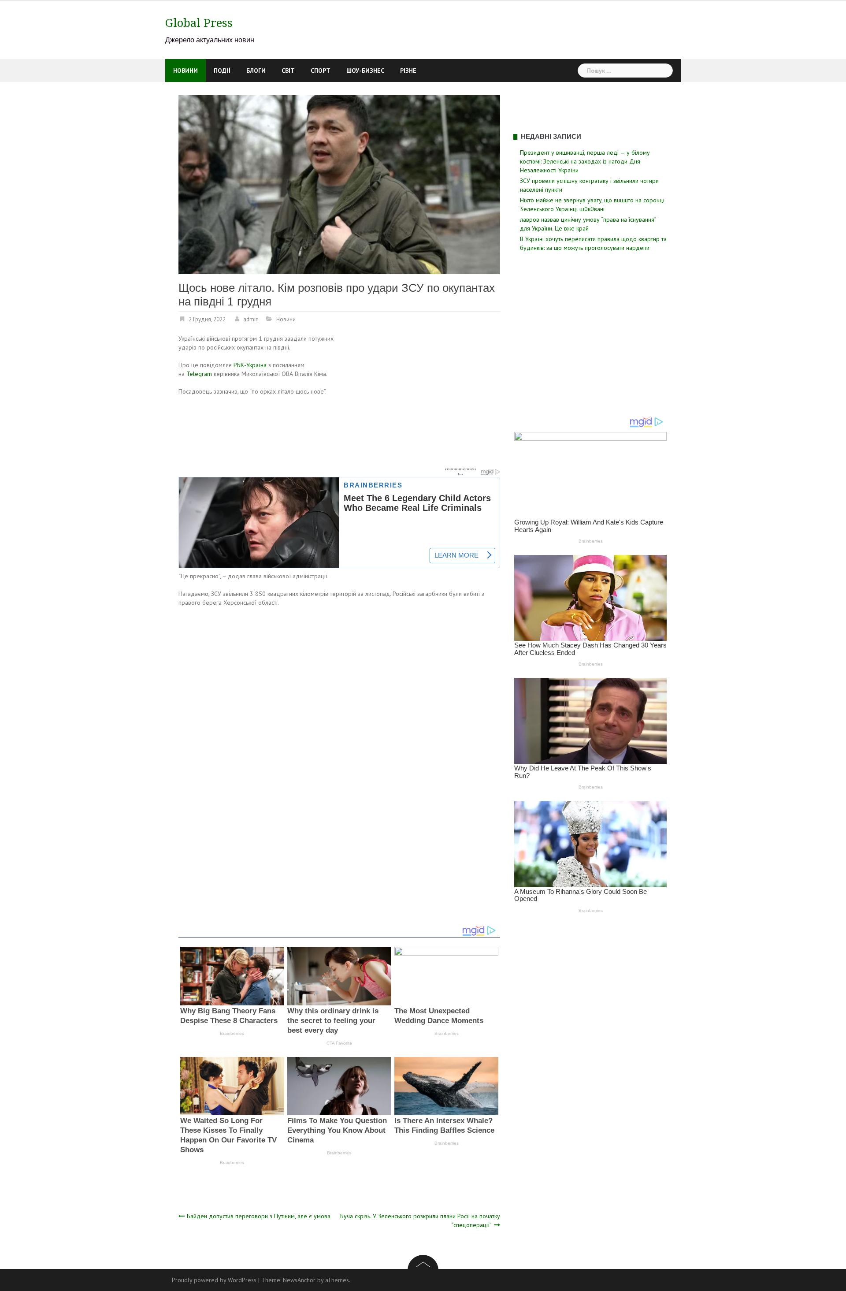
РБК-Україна (250, 365)
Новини (185, 70)
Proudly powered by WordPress (214, 1280)
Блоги (256, 70)
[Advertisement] (426, 399)
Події (222, 70)
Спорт (320, 70)
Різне (408, 70)
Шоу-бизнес (365, 70)
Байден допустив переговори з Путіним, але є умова (258, 1216)
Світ (288, 70)
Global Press (199, 23)
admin (251, 319)
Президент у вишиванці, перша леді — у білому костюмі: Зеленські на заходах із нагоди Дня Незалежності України (585, 161)
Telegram (199, 374)
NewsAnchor (299, 1280)
